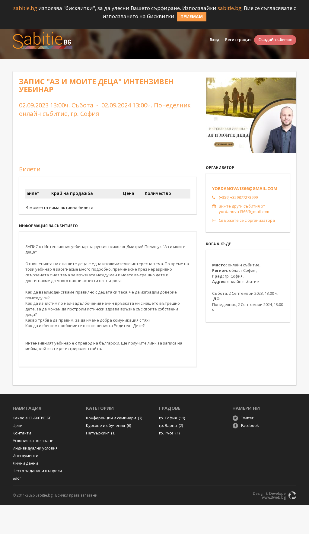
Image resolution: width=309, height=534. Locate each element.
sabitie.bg (25, 8)
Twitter (247, 418)
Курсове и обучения (108, 425)
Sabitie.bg (44, 495)
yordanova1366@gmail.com (244, 188)
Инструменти (25, 455)
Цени (18, 425)
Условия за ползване (33, 440)
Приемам (191, 16)
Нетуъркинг (100, 433)
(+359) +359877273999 (238, 197)
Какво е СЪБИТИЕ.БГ (32, 418)
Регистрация (238, 39)
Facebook (250, 425)
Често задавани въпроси (37, 470)
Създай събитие (275, 39)
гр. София (172, 418)
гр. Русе (169, 433)
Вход (214, 39)
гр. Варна (171, 425)
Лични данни (25, 463)
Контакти (22, 433)
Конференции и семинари (114, 418)
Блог (17, 478)
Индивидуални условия (35, 448)
